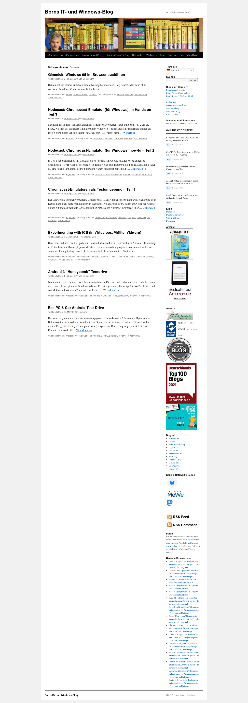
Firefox (69, 94)
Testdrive (133, 295)
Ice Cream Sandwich (135, 256)
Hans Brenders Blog (177, 444)
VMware (70, 259)
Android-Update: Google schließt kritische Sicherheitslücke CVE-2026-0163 (182, 182)
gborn (84, 311)
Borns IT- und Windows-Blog (79, 11)
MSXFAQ (173, 456)
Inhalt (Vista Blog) (188, 55)
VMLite (62, 259)
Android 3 (97, 295)
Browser (120, 94)
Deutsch (174, 70)
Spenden (172, 55)
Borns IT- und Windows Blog (178, 93)
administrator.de (175, 453)
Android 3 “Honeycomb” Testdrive (77, 271)
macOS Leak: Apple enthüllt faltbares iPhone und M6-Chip (180, 167)
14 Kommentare (82, 259)
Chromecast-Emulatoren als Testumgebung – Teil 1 (92, 189)
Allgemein (70, 174)
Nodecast (118, 138)
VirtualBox (53, 259)
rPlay (149, 217)
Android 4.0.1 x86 (107, 256)
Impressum (170, 211)
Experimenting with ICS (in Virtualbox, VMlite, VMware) (94, 232)
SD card (149, 256)
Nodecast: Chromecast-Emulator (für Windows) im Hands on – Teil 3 (101, 111)
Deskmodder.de (175, 462)
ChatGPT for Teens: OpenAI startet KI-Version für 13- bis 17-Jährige (183, 153)
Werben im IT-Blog (155, 55)
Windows (93, 94)
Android (69, 138)
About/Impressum (70, 55)
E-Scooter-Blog (172, 114)
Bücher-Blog (171, 102)
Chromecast (98, 138)
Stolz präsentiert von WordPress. (183, 695)
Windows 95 (140, 94)
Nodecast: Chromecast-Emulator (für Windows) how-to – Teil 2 (101, 150)
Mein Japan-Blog (173, 111)
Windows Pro (174, 438)
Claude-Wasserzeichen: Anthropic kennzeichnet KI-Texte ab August (182, 196)
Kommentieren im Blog (118, 55)
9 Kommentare (55, 97)
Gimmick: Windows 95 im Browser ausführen (86, 74)
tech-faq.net (173, 450)
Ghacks (172, 441)
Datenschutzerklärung (92, 55)
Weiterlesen (131, 132)
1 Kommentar (64, 220)
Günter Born (88, 78)
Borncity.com (171, 90)
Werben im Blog (172, 217)
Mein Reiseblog (172, 108)
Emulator (129, 94)
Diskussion (137, 55)
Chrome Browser (102, 174)
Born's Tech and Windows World (179, 96)
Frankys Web (174, 468)
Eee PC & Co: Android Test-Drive (76, 307)
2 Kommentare (55, 177)
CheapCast (100, 217)
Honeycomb (117, 295)
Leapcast (132, 217)
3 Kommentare (140, 138)
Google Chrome (80, 94)
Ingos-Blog (173, 447)
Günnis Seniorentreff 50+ (176, 105)
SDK (126, 295)
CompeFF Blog (175, 459)
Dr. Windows (174, 465)
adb (96, 256)
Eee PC (104, 335)
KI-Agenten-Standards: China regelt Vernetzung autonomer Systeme (182, 139)
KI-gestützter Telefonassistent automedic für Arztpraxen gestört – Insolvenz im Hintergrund (184, 564)
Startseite (53, 55)
